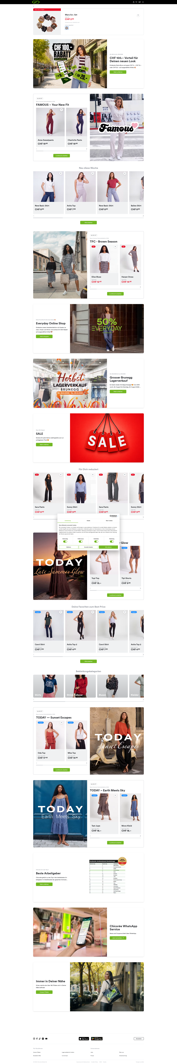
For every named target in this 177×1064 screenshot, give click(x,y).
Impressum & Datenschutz (83, 1062)
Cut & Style (65, 1055)
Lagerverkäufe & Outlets (68, 1052)
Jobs (92, 1052)
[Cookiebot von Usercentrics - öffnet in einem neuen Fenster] (112, 516)
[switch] (81, 541)
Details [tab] (88, 520)
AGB (100, 1062)
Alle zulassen (108, 547)
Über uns (121, 1052)
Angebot (124, 548)
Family (104, 1062)
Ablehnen (68, 547)
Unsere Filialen (37, 1052)
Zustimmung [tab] (68, 520)
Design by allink (140, 1062)
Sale (93, 246)
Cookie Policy (94, 1062)
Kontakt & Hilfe (37, 1055)
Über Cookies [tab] (109, 520)
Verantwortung (123, 1055)
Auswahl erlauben (88, 547)
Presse (92, 1055)
